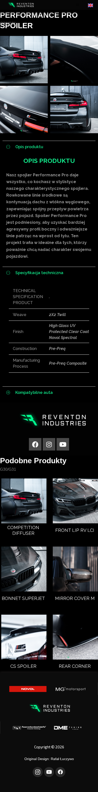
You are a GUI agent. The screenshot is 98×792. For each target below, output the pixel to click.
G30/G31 (8, 23)
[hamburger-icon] (77, 5)
